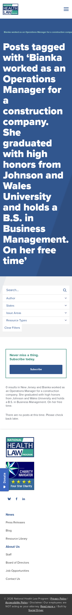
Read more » (47, 606)
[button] (65, 9)
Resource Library (16, 539)
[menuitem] (16, 499)
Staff (8, 554)
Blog (9, 530)
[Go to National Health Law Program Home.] (10, 9)
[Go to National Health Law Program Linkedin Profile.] (23, 499)
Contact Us (13, 579)
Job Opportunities (17, 571)
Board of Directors (17, 562)
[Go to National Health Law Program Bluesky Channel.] (9, 499)
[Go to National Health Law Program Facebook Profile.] (16, 499)
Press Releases (15, 522)
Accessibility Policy (16, 602)
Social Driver (35, 610)
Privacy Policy (58, 598)
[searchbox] (36, 290)
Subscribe (36, 369)
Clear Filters (12, 328)
